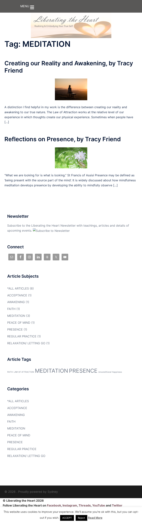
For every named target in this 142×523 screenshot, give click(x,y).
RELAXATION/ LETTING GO (26, 343)
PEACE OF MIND (18, 322)
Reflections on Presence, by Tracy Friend (62, 139)
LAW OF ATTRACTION (24, 372)
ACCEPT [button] (67, 517)
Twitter (117, 505)
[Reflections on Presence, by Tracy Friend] (71, 157)
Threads (85, 505)
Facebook (54, 505)
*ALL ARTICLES (18, 288)
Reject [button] (81, 517)
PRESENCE (15, 329)
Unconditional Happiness (110, 372)
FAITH (11, 309)
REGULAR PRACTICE (21, 336)
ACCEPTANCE (17, 295)
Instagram (69, 505)
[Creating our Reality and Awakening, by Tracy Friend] (71, 89)
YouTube (98, 505)
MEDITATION (16, 316)
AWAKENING (16, 302)
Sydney (53, 491)
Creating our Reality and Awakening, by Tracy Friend (68, 67)
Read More (95, 517)
